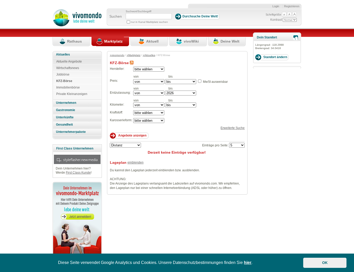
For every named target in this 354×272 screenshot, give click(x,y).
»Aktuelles (149, 55)
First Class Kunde (78, 172)
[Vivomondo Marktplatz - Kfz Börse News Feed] (131, 63)
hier (247, 262)
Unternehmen (66, 103)
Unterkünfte (65, 117)
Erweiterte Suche (233, 128)
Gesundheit (64, 124)
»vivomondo (117, 55)
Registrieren (291, 6)
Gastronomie (65, 110)
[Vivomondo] (77, 25)
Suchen (115, 16)
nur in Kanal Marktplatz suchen (149, 22)
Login (275, 6)
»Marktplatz (133, 55)
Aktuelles (63, 54)
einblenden (136, 162)
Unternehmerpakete (71, 132)
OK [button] (325, 263)
